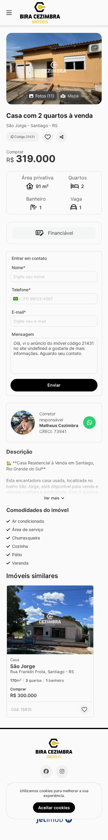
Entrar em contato (29, 258)
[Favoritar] (47, 137)
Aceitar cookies (54, 807)
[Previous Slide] (11, 68)
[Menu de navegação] (9, 12)
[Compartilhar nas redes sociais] (61, 137)
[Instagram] (62, 771)
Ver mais (51, 498)
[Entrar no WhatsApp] (89, 422)
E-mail (19, 312)
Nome (18, 267)
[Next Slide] (97, 68)
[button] (54, 68)
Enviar (54, 385)
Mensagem (23, 334)
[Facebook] (46, 771)
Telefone (21, 289)
